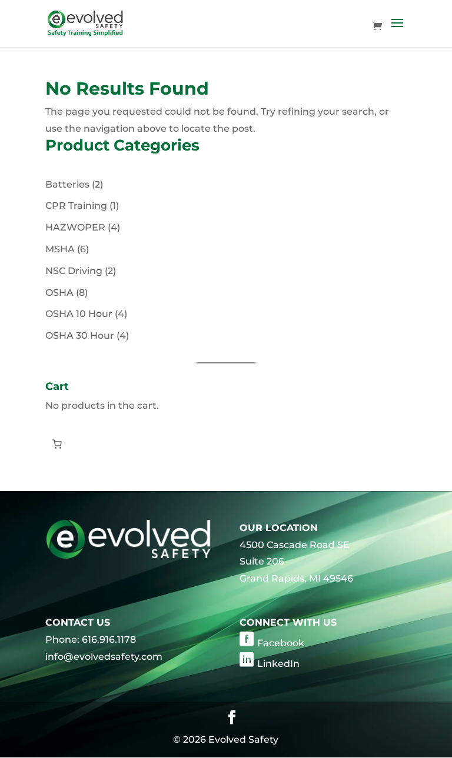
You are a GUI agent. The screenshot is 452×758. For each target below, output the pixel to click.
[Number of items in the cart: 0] (57, 444)
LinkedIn (278, 663)
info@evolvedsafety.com (103, 656)
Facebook (280, 643)
